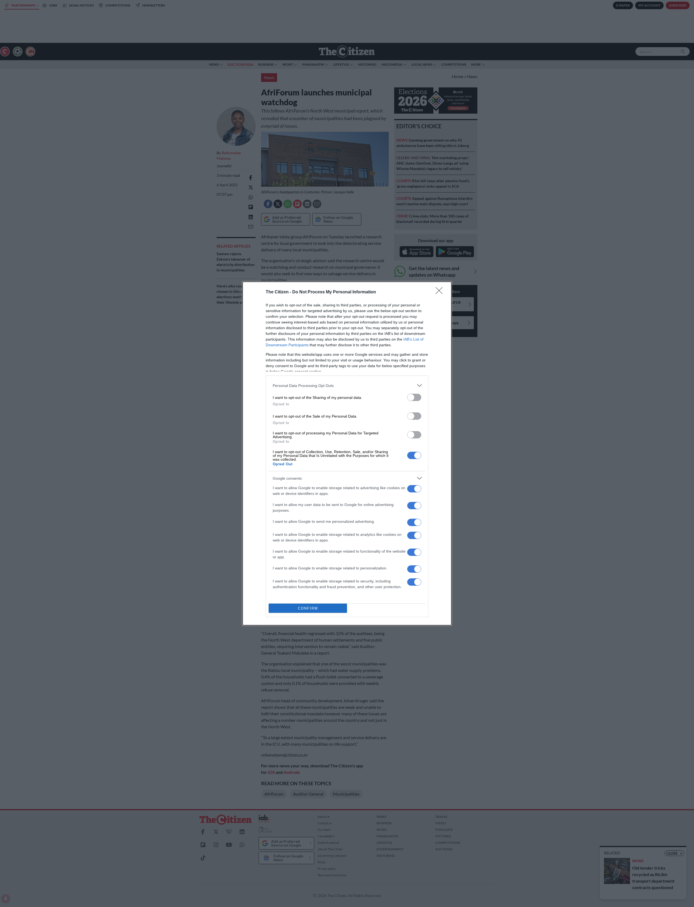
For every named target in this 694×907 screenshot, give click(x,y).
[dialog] (347, 453)
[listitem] (347, 385)
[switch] (414, 397)
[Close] (441, 292)
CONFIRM (308, 608)
